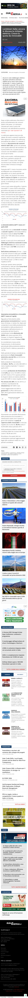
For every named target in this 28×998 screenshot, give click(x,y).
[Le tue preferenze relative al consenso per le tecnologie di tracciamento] (25, 995)
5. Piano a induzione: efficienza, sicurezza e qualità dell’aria (13, 870)
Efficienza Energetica (6, 955)
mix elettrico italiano (13, 453)
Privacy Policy (3, 997)
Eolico (2, 957)
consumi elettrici (5, 452)
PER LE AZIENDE (6, 961)
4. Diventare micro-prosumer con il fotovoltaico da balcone (13, 875)
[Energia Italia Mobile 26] (14, 614)
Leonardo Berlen (7, 42)
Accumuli (3, 953)
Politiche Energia (5, 951)
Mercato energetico (10, 21)
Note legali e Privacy (19, 989)
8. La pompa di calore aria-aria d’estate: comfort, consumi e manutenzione (13, 852)
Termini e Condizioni (17, 991)
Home (2, 21)
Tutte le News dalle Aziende (15, 669)
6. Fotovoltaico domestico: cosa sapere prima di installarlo (13, 865)
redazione (16, 987)
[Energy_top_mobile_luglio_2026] (14, 5)
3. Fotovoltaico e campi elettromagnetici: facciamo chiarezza (11, 881)
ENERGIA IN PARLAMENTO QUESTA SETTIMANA (17, 728)
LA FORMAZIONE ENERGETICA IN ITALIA (16, 694)
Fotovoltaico (13, 18)
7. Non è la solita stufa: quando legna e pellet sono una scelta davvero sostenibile (13, 859)
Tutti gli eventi (20, 804)
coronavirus (13, 452)
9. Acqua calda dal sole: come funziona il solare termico (12, 846)
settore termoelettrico (12, 454)
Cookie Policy (9, 991)
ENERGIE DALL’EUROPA (15, 711)
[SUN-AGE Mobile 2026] (14, 107)
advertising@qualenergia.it (11, 965)
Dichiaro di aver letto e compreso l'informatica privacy (13, 469)
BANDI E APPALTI (16, 678)
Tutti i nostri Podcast (18, 887)
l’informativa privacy (20, 471)
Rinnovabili (4, 18)
